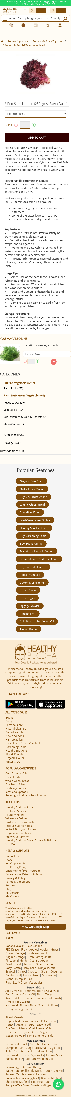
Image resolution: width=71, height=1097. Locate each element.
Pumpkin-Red (23, 979)
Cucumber (57, 971)
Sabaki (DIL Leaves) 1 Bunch (41, 345)
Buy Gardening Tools (33, 536)
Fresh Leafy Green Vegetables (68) (24, 395)
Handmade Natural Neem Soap (24, 1005)
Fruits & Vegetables (18, 41)
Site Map (10, 844)
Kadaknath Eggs (32, 1067)
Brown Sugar (28, 590)
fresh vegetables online (35, 520)
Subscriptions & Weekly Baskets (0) (25, 417)
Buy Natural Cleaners (33, 567)
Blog (8, 889)
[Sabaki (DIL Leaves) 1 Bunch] (10, 354)
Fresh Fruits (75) (13, 388)
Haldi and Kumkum (40, 1051)
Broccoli (10, 971)
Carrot (22, 971)
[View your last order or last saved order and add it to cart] (24, 10)
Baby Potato (13, 968)
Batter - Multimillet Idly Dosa (23, 1070)
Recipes (10, 885)
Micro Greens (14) (14, 424)
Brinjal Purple (46, 968)
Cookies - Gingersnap (44, 1085)
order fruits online (32, 489)
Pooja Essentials (30, 574)
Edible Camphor (15, 1051)
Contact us (12, 856)
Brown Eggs (27, 598)
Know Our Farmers (17, 836)
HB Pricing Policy (16, 867)
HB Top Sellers (14, 739)
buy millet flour (30, 512)
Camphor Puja (14, 1048)
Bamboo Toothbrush (48, 998)
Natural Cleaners (15, 728)
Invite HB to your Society (20, 829)
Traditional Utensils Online (36, 551)
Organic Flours (14, 758)
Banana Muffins (51, 1078)
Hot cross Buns (40, 1081)
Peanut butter (28, 629)
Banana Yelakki (14, 946)
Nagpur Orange (15, 957)
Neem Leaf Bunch (16, 1044)
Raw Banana (34, 946)
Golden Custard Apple (34, 960)
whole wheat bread (32, 504)
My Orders (12, 896)
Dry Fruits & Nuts (16, 784)
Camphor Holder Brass (44, 1044)
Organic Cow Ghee (31, 481)
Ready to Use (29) (14, 402)
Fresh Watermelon (38, 953)
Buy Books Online (31, 543)
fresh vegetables (15, 788)
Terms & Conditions (17, 881)
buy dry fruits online (33, 497)
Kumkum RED (14, 1059)
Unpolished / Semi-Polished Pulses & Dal (31, 1021)
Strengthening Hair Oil (19, 1009)
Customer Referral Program (22, 870)
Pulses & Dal (13, 761)
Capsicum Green (38, 971)
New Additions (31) (12, 451)
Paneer (9, 1074)
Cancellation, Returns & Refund (24, 874)
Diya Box (55, 1048)
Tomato (28, 964)
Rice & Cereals (14, 754)
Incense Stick (54, 1055)
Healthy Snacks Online (34, 528)
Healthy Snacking (16, 750)
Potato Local (13, 975)
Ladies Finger (31, 975)
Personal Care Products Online (39, 559)
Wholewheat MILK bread (31, 1074)
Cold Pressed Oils (16, 773)
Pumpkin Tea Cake (17, 1085)
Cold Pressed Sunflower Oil (37, 621)
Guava (9, 953)
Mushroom (49, 975)
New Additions (14, 736)
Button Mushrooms (32, 582)
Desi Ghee (11, 1032)
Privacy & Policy (15, 878)
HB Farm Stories (15, 811)
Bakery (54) (11, 443)
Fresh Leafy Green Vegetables (48, 41)
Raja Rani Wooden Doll (39, 1059)
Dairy (8, 721)
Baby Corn (29, 968)
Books (9, 717)
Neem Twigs (44, 994)
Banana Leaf (27, 614)
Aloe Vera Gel (13, 990)
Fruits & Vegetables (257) (19, 383)
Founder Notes (14, 814)
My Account (12, 892)
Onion (40, 964)
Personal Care (14, 725)
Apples (33, 949)
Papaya (20, 953)
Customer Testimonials (19, 822)
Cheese (58, 1070)
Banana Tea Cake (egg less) (22, 1078)
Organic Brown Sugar (33, 1032)
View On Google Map (35, 926)
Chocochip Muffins (17, 1081)
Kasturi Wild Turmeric (19, 998)
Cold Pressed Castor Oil (20, 994)
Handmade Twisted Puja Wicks (24, 1055)
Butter (48, 1070)
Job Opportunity (15, 863)
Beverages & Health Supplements (26, 795)
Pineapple (11, 960)
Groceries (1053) (14, 435)
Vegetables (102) (13, 409)
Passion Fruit (13, 964)
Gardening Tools (15, 747)
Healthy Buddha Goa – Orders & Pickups (30, 840)
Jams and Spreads (16, 792)
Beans (9, 979)
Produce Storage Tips (18, 825)
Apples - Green (49, 949)
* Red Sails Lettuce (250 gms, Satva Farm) (24, 44)
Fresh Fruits (12, 777)
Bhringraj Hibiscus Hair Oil (41, 990)
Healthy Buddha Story (19, 807)
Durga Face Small (36, 1048)
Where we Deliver (16, 818)
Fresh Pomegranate (39, 957)
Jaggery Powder (29, 606)
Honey (9, 1024)
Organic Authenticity (18, 833)
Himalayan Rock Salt (40, 1035)
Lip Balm (52, 1005)
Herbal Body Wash (17, 1001)
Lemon (50, 964)
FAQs (8, 859)
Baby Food (43, 1024)
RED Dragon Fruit (16, 949)
